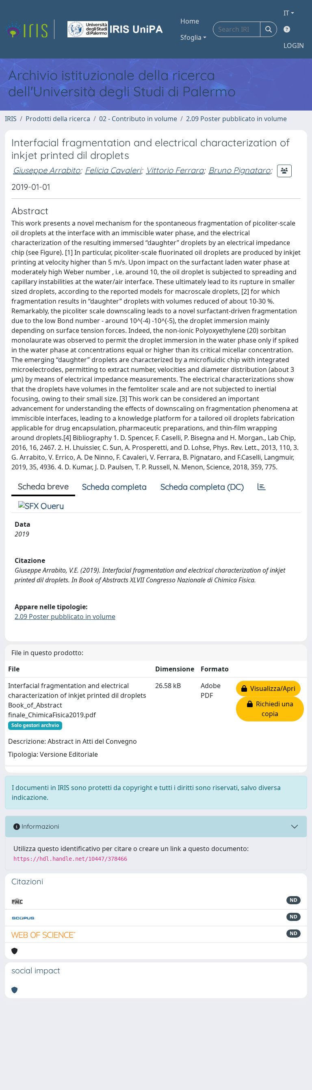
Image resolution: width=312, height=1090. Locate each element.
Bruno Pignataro (239, 170)
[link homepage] (29, 29)
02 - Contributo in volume (138, 118)
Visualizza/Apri (271, 688)
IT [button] (286, 13)
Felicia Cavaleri (113, 170)
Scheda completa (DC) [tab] (202, 487)
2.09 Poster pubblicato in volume (236, 118)
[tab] (262, 486)
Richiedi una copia (273, 708)
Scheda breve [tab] (43, 486)
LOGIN (294, 45)
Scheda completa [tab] (114, 487)
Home (189, 21)
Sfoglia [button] (191, 37)
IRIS (11, 118)
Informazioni (39, 826)
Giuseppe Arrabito (46, 170)
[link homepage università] (116, 29)
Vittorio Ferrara (175, 170)
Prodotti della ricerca (58, 118)
